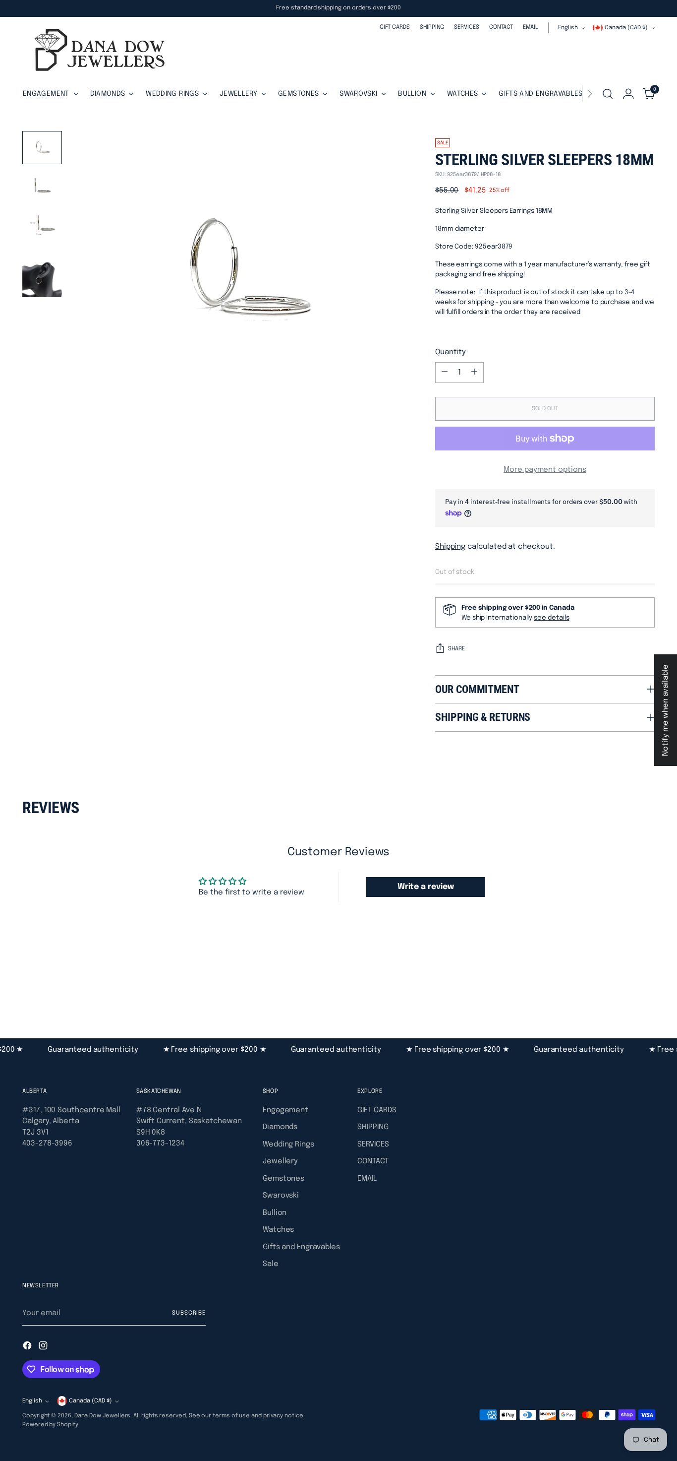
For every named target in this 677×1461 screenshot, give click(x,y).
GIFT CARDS (376, 1110)
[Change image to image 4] (42, 275)
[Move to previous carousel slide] (623, 984)
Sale (271, 1264)
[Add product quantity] (474, 372)
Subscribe (189, 1313)
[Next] (589, 94)
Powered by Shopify (50, 1425)
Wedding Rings (288, 1144)
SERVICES (373, 1144)
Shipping (450, 547)
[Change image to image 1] (42, 147)
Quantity (450, 352)
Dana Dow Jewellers (102, 1416)
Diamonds (280, 1127)
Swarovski (281, 1196)
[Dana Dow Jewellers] (96, 52)
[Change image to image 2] (42, 185)
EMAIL (367, 1179)
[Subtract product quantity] (444, 372)
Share (456, 649)
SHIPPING (372, 1127)
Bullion (274, 1213)
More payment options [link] (545, 470)
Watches (278, 1230)
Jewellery (280, 1161)
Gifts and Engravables (301, 1247)
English (568, 28)
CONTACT (372, 1161)
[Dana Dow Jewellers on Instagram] (44, 1347)
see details (551, 617)
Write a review (425, 887)
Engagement (285, 1110)
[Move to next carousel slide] (646, 984)
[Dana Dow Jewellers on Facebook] (28, 1347)
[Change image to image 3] (42, 226)
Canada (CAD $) (626, 28)
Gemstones (283, 1179)
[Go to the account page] (628, 94)
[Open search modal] (608, 94)
